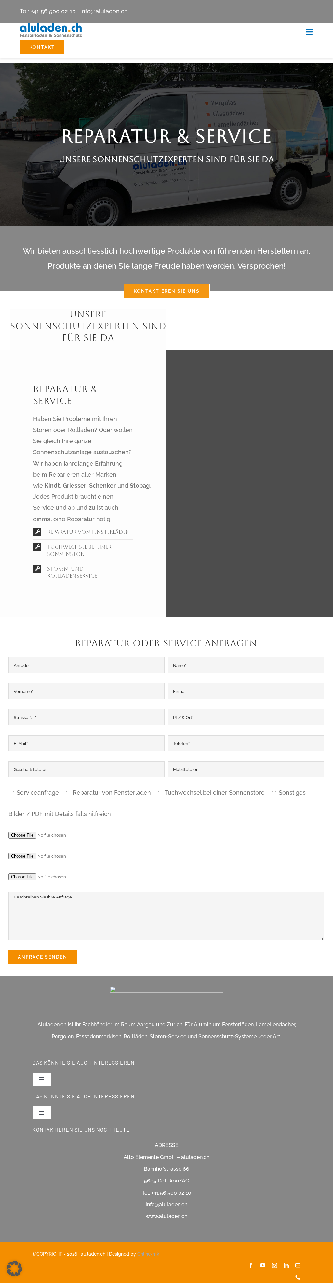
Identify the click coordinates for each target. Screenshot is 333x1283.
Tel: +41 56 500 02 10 (166, 1193)
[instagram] (274, 1265)
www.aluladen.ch (166, 1216)
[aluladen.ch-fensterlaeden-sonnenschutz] (51, 25)
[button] (83, 532)
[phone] (297, 1277)
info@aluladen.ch (104, 11)
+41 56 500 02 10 (53, 11)
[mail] (297, 1265)
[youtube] (262, 1265)
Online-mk (148, 1254)
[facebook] (251, 1265)
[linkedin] (286, 1265)
